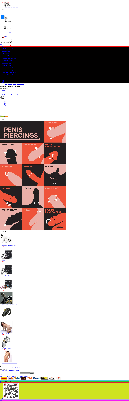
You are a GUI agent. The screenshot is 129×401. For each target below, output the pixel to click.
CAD (14, 7)
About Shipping (5, 78)
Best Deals (16, 376)
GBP (11, 7)
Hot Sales (8, 376)
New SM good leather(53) (9, 58)
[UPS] (23, 379)
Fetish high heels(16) (7, 67)
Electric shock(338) (7, 60)
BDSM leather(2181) (7, 48)
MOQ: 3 (1, 112)
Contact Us (10, 367)
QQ (1, 399)
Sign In (3, 2)
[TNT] (30, 379)
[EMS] (17, 379)
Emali (1, 382)
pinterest (3, 92)
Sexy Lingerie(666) (7, 65)
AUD (17, 7)
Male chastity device (20, 84)
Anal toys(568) (6, 53)
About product (4, 79)
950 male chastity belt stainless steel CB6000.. (9, 304)
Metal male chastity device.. (6, 348)
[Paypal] (37, 379)
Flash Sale (20, 376)
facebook (3, 90)
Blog (29, 376)
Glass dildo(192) (6, 63)
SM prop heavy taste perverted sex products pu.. (10, 245)
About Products (4, 370)
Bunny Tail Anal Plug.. (6, 333)
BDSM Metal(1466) (7, 51)
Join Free (7, 2)
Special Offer (12, 376)
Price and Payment (11, 370)
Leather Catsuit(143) (7, 74)
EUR (9, 7)
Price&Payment (4, 77)
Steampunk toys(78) (7, 70)
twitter (3, 91)
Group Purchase (25, 376)
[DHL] (4, 379)
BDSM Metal (10, 84)
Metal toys (14, 84)
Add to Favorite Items (3, 117)
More (3, 93)
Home (6, 84)
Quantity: (1, 113)
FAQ (3, 80)
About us (3, 81)
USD (6, 7)
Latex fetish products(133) (9, 72)
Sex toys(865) (5, 56)
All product (2, 46)
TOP (1, 400)
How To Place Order (15, 367)
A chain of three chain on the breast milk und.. (9, 363)
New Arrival (5, 376)
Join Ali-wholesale (5, 367)
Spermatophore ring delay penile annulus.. (9, 275)
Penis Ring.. (4, 260)
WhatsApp (2, 381)
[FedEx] (11, 379)
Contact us (4, 82)
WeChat (1, 398)
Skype (1, 380)
